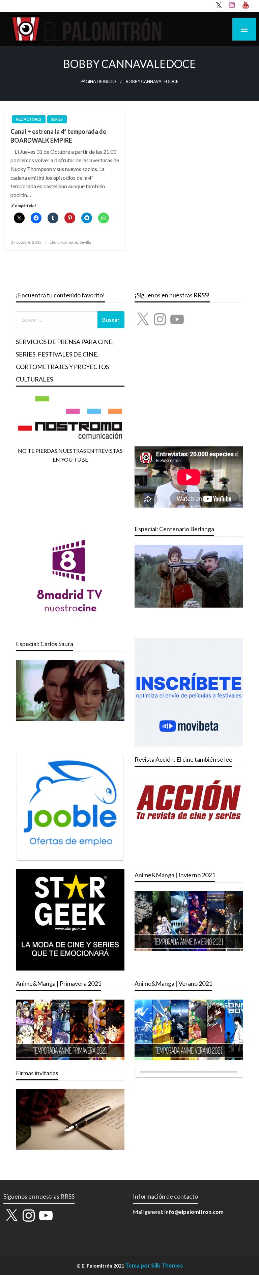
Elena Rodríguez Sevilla (70, 242)
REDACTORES (28, 119)
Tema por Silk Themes (154, 1265)
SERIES (57, 119)
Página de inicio (98, 81)
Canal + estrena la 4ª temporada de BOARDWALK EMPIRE (58, 136)
